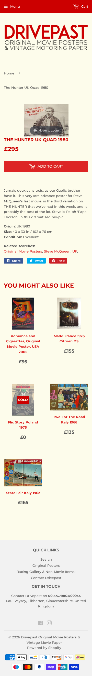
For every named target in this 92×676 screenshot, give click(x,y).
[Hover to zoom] (46, 120)
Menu (15, 6)
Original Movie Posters (23, 251)
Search (46, 559)
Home (9, 73)
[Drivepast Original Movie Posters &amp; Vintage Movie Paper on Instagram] (49, 624)
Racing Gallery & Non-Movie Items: (46, 572)
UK (74, 251)
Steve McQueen (57, 251)
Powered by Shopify (44, 648)
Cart (84, 6)
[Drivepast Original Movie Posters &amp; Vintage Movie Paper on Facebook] (40, 624)
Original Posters (46, 565)
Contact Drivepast (46, 578)
